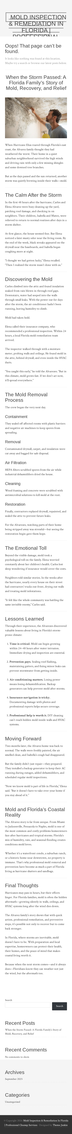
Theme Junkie (60, 1125)
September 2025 (14, 1079)
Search (8, 1000)
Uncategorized (12, 1102)
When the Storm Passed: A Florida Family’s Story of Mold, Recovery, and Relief (36, 82)
